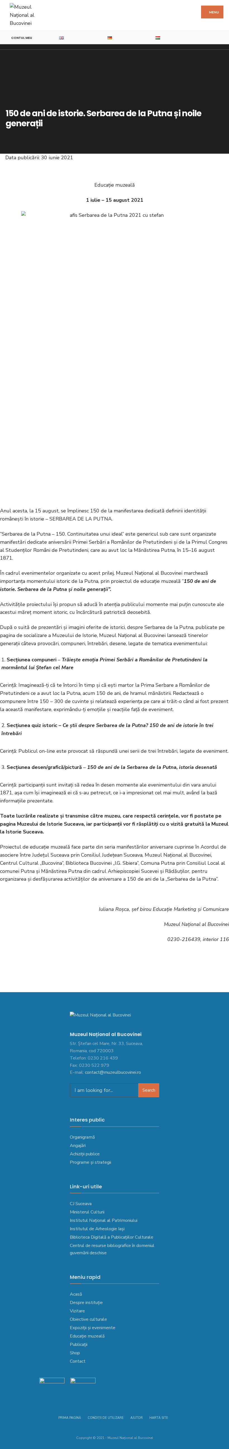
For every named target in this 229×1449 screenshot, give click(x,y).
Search (148, 1090)
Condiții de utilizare (106, 1418)
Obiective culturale (88, 1319)
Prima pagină (69, 1418)
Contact (77, 1361)
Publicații (78, 1344)
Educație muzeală (87, 1336)
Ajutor (136, 1418)
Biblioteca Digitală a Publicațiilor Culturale (111, 1237)
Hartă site (158, 1418)
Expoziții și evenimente (92, 1328)
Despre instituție (86, 1303)
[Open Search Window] (222, 37)
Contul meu (21, 37)
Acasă (76, 1294)
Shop (75, 1353)
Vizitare (77, 1311)
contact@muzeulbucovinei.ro (113, 1072)
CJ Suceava (81, 1204)
